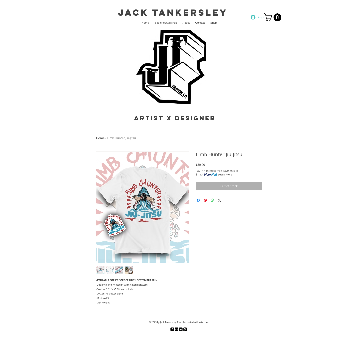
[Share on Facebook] (198, 200)
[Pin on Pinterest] (205, 200)
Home (100, 138)
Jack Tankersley (173, 12)
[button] (273, 17)
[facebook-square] (172, 329)
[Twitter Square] (181, 329)
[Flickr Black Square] (176, 329)
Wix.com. (204, 322)
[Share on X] (219, 200)
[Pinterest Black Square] (185, 329)
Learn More (225, 174)
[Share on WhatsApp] (212, 200)
